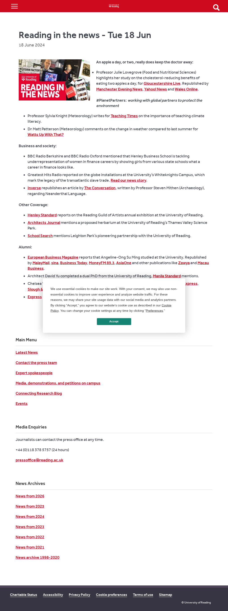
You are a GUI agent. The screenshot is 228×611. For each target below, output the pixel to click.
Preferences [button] (154, 310)
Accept (113, 321)
